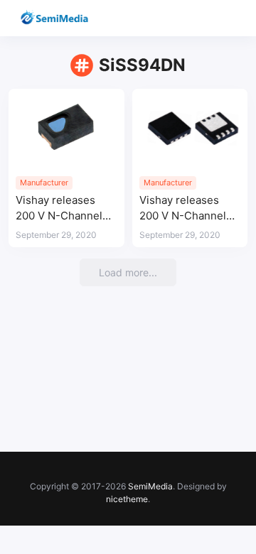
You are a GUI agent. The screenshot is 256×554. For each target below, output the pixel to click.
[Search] (204, 18)
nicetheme (127, 499)
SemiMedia (150, 486)
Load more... (128, 272)
